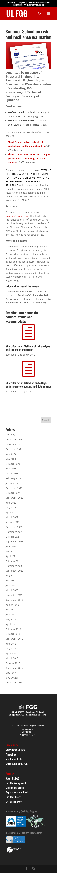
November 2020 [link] (14, 565)
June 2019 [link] (11, 614)
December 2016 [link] (14, 682)
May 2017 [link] (11, 672)
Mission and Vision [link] (15, 787)
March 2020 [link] (12, 590)
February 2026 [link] (13, 434)
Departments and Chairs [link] (17, 792)
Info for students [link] (14, 759)
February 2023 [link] (13, 478)
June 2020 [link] (11, 585)
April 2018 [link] (11, 653)
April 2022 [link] (11, 512)
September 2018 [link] (14, 638)
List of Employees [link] (14, 801)
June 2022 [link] (11, 502)
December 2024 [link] (14, 449)
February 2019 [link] (13, 629)
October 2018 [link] (13, 633)
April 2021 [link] (11, 556)
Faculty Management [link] (16, 783)
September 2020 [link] (14, 570)
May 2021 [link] (11, 551)
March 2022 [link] (12, 517)
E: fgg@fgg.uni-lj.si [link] (27, 734)
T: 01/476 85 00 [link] (27, 729)
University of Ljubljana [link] (16, 2)
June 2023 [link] (11, 468)
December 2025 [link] (14, 439)
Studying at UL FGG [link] (15, 750)
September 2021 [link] (14, 541)
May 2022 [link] (11, 507)
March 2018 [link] (12, 658)
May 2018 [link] (11, 648)
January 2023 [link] (12, 483)
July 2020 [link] (10, 580)
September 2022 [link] (14, 497)
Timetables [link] (11, 754)
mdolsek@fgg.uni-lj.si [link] (17, 215)
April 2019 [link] (11, 624)
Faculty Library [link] (13, 797)
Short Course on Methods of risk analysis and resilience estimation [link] (28, 348)
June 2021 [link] (11, 546)
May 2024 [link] (11, 458)
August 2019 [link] (12, 604)
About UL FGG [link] (12, 778)
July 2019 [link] (10, 609)
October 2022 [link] (13, 492)
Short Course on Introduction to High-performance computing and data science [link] (29, 158)
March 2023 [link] (12, 473)
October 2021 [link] (13, 536)
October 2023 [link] (13, 463)
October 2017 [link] (13, 663)
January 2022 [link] (12, 522)
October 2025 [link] (13, 444)
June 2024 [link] (11, 454)
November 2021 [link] (14, 531)
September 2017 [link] (14, 667)
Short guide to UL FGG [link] (17, 763)
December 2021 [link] (14, 526)
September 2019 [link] (14, 599)
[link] (17, 13)
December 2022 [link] (14, 488)
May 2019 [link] (11, 619)
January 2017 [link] (12, 677)
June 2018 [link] (11, 643)
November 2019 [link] (14, 595)
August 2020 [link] (12, 575)
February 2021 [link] (13, 561)
